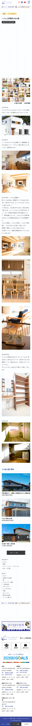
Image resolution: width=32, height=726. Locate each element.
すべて (5, 562)
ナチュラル (6, 586)
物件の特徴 (19, 103)
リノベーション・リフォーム (11, 566)
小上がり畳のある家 (8, 519)
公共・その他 (6, 568)
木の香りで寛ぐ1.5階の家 (8, 544)
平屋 (4, 591)
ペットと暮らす (7, 597)
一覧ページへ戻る (14, 552)
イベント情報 (16, 724)
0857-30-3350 (24, 670)
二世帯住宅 (6, 584)
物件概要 (27, 103)
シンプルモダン (7, 588)
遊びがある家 (6, 595)
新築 (4, 564)
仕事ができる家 (7, 578)
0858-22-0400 (9, 673)
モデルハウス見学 (5, 724)
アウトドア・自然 (8, 582)
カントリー (6, 593)
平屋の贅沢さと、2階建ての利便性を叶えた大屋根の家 (16, 494)
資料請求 (26, 724)
